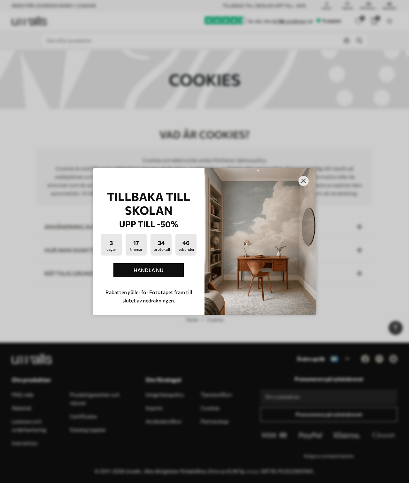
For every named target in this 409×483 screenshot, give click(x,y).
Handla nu (149, 270)
